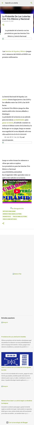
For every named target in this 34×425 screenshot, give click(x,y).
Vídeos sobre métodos (10, 219)
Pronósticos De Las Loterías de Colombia (13, 336)
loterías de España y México (15, 51)
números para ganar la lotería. (12, 213)
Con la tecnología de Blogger (18, 422)
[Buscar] (31, 3)
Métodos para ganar (9, 211)
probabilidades (19, 120)
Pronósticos (7, 216)
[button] (3, 25)
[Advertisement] (17, 76)
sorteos (5, 99)
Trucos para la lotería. (20, 216)
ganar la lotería (7, 123)
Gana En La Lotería (11, 3)
